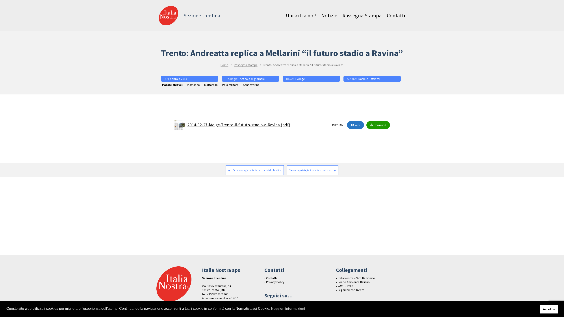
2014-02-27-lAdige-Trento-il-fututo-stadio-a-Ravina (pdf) (238, 124)
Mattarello (211, 85)
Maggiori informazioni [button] (288, 308)
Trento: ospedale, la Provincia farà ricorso (310, 170)
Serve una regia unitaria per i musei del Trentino (257, 170)
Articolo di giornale (252, 79)
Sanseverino (251, 85)
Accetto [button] (549, 309)
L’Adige (300, 79)
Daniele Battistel (369, 79)
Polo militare (230, 85)
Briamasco (193, 85)
